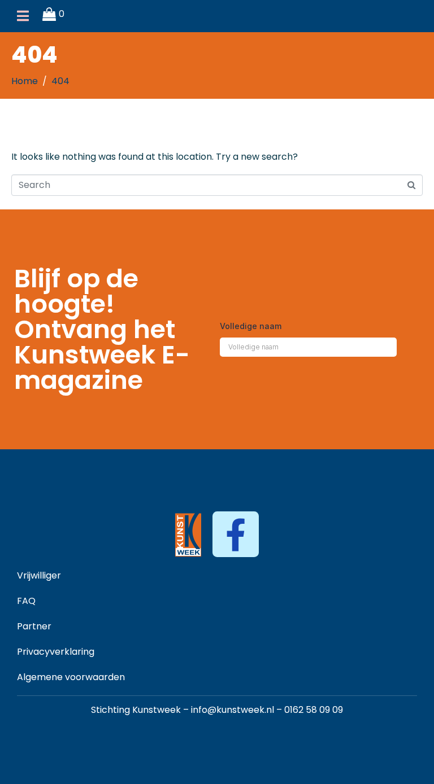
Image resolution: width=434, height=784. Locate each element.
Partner (34, 626)
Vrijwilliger (39, 575)
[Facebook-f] (235, 534)
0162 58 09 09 (313, 709)
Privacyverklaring (55, 651)
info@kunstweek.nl (232, 709)
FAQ (26, 600)
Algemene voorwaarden (71, 677)
